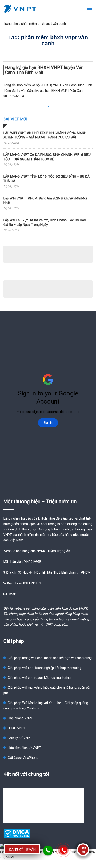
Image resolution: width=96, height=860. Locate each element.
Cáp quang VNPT (20, 718)
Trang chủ (10, 24)
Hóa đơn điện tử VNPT (24, 748)
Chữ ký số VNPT (20, 738)
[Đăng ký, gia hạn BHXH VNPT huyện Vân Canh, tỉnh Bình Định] (48, 61)
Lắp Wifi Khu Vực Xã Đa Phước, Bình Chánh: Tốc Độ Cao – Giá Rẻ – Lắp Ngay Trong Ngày (46, 222)
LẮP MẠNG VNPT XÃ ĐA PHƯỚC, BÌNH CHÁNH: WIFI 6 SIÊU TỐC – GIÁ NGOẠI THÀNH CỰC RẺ (47, 157)
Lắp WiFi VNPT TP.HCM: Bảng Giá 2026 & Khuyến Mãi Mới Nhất (45, 200)
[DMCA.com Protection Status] (16, 837)
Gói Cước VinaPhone (23, 758)
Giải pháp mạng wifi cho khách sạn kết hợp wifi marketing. (50, 658)
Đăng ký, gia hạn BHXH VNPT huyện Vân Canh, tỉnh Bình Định (44, 70)
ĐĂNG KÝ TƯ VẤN (22, 849)
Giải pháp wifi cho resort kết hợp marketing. (39, 678)
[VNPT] (20, 8)
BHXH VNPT (17, 728)
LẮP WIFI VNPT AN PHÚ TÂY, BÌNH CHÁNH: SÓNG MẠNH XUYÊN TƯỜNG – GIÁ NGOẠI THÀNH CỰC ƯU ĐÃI (44, 135)
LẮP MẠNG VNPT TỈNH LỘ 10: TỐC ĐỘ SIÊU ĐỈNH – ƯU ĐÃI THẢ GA (46, 178)
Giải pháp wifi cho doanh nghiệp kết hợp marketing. (45, 668)
